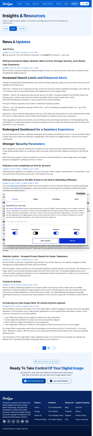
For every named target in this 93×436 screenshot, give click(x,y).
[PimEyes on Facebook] (9, 421)
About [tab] (76, 199)
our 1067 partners (18, 208)
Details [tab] (35, 199)
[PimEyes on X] (18, 421)
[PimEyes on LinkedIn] (27, 421)
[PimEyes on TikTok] (13, 421)
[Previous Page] (39, 348)
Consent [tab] (15, 199)
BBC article (15, 186)
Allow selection (45, 241)
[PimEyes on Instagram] (4, 421)
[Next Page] (53, 348)
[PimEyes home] (8, 4)
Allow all (72, 241)
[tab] (20, 3)
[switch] (35, 233)
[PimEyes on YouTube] (22, 421)
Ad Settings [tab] (56, 199)
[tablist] (42, 3)
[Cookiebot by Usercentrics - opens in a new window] (77, 193)
